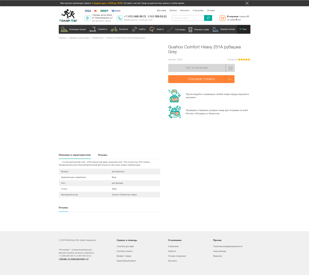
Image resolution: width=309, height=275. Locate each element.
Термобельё (97, 38)
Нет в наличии (197, 68)
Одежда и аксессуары (79, 38)
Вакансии (217, 256)
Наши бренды (219, 251)
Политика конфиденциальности (228, 246)
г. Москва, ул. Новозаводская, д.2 (74, 259)
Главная (62, 38)
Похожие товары (201, 79)
